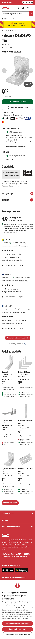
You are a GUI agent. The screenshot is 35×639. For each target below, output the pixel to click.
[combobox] (17, 13)
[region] (17, 609)
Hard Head (5, 44)
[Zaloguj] (18, 8)
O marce (5, 200)
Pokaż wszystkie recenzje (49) (17, 338)
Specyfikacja (7, 193)
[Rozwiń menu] (32, 8)
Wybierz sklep (10, 160)
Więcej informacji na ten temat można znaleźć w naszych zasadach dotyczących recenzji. (18, 230)
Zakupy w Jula (8, 514)
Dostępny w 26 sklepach (10, 395)
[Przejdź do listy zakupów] (23, 8)
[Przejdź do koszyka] (27, 8)
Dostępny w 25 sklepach (26, 395)
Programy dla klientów (11, 527)
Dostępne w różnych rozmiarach (8, 443)
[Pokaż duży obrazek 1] (17, 70)
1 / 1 (26, 84)
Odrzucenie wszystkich (17, 629)
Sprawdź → (23, 25)
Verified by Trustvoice (16, 344)
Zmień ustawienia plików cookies (17, 634)
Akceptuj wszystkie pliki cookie (17, 623)
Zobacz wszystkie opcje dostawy (16, 146)
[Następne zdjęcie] (30, 70)
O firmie (5, 520)
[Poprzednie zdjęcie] (4, 70)
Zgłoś (21, 265)
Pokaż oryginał (23, 246)
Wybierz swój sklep (10, 19)
